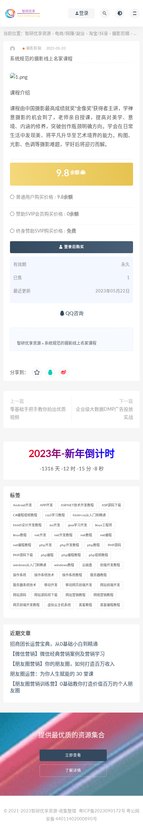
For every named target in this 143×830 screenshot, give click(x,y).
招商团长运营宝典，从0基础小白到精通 (54, 644)
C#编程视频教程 (25, 515)
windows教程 (64, 565)
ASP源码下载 (111, 505)
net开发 (40, 535)
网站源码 (19, 595)
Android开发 (22, 505)
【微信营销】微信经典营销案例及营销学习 (57, 654)
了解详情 (73, 770)
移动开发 (51, 585)
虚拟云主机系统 (59, 605)
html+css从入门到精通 (89, 515)
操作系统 (19, 575)
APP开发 (46, 505)
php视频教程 (98, 555)
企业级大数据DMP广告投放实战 (104, 413)
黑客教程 (85, 605)
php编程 (47, 555)
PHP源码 (114, 545)
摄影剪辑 (120, 34)
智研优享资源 (38, 34)
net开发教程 (63, 535)
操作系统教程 (72, 575)
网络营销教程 (103, 595)
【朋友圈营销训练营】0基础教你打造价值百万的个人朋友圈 (71, 687)
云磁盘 (87, 565)
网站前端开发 (110, 585)
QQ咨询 (73, 313)
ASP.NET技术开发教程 (77, 505)
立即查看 (73, 755)
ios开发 (55, 525)
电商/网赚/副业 (70, 34)
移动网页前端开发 (79, 585)
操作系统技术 (44, 575)
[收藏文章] (37, 373)
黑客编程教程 (110, 605)
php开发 (45, 545)
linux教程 (20, 535)
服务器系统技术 (24, 585)
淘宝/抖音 (98, 34)
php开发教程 (69, 545)
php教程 (93, 545)
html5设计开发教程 (27, 525)
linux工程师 (103, 525)
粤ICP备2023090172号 (102, 811)
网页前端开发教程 (26, 605)
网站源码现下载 (46, 595)
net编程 (106, 535)
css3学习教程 (55, 515)
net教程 (86, 535)
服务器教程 (98, 575)
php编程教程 (71, 555)
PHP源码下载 (23, 555)
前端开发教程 (110, 565)
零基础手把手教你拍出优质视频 (38, 413)
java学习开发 (77, 525)
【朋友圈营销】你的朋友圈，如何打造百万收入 (62, 664)
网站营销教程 (75, 595)
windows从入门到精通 (29, 565)
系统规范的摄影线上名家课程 (70, 343)
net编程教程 (22, 545)
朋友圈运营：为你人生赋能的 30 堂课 (51, 674)
